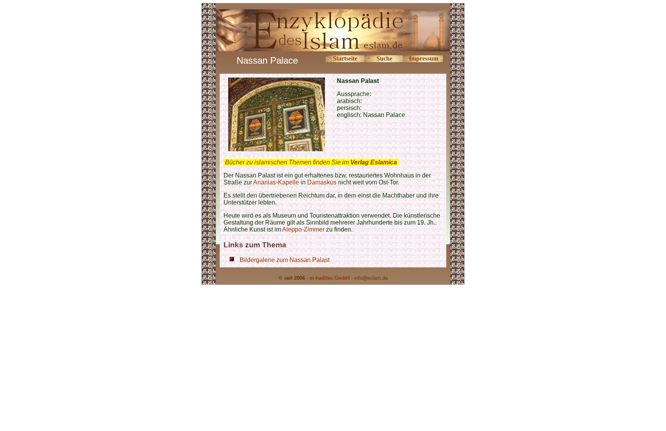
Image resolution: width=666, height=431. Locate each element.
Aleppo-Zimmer (304, 229)
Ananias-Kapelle (276, 182)
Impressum (423, 58)
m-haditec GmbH (329, 278)
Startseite (345, 58)
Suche (384, 58)
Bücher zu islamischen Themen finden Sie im (311, 162)
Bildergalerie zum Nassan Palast (285, 260)
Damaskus (321, 182)
